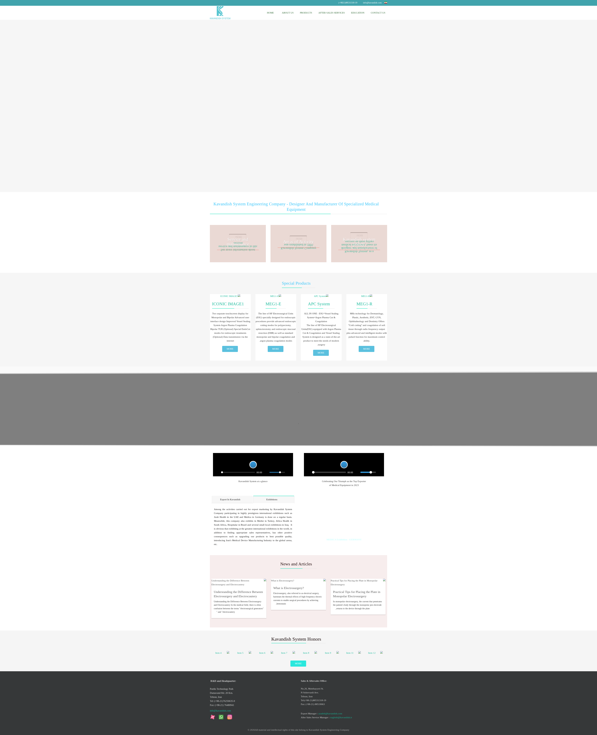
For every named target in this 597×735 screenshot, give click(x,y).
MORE (366, 349)
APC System (319, 304)
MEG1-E (273, 304)
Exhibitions (272, 499)
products (306, 13)
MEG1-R (364, 304)
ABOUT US (287, 13)
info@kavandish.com (372, 3)
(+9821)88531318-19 (347, 3)
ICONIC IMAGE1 (228, 304)
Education (357, 13)
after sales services (331, 13)
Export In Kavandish (230, 499)
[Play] (307, 472)
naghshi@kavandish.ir (341, 717)
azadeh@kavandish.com (330, 713)
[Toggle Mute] (357, 472)
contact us (378, 13)
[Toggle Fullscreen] (379, 472)
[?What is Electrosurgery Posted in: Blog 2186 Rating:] (298, 581)
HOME (270, 13)
